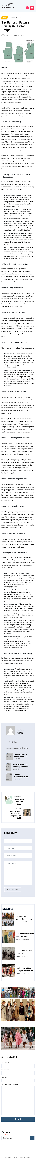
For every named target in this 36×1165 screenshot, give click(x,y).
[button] (32, 8)
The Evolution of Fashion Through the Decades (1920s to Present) (23, 917)
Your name (5, 1062)
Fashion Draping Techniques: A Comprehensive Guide (15, 814)
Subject (4, 1077)
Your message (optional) (9, 1085)
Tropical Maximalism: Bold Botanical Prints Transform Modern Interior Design (21, 776)
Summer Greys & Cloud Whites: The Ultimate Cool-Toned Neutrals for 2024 (21, 755)
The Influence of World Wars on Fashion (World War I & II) (25, 934)
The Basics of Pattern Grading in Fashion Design (15, 26)
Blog (4, 17)
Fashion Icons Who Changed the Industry (25, 969)
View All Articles (13, 742)
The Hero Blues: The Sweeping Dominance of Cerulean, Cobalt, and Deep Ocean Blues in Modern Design (21, 765)
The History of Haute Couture (24, 952)
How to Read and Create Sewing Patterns (20, 801)
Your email (5, 1070)
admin (7, 35)
